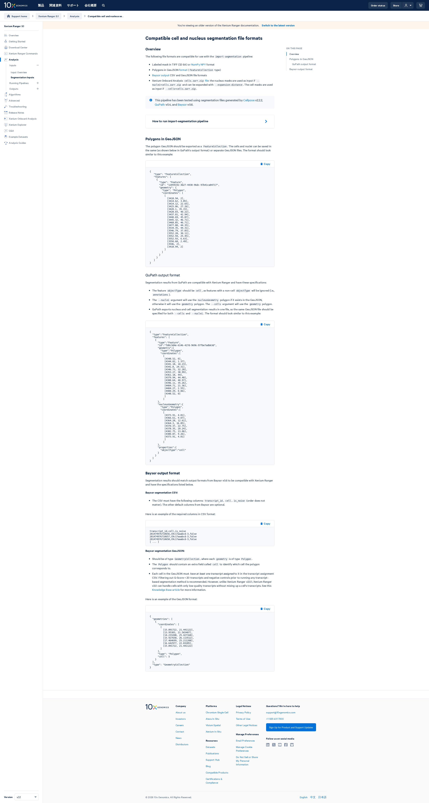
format (183, 70)
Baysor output (160, 75)
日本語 (322, 797)
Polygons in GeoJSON (301, 59)
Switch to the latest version (278, 25)
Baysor (182, 104)
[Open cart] (420, 5)
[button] (38, 65)
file (207, 80)
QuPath (160, 104)
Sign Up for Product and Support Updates (291, 727)
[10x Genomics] (157, 744)
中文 (313, 797)
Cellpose (249, 100)
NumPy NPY (198, 64)
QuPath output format (304, 64)
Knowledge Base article (166, 589)
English (304, 797)
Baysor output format (301, 69)
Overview (294, 54)
